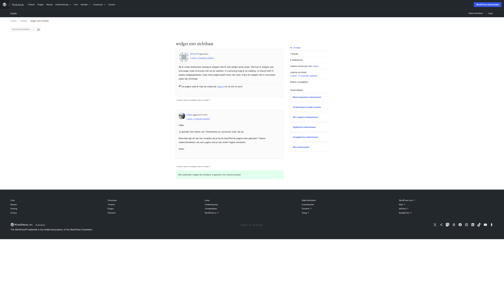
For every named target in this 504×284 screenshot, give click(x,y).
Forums (13, 13)
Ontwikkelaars (211, 208)
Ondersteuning (211, 204)
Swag (305, 213)
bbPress (403, 208)
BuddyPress (405, 213)
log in (221, 86)
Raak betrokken (309, 200)
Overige (23, 21)
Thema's (111, 204)
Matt (402, 204)
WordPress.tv (212, 213)
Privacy (13, 213)
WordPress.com (407, 200)
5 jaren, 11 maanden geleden (202, 58)
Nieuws (13, 204)
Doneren (307, 208)
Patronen (112, 213)
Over (12, 200)
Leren (207, 200)
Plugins (111, 208)
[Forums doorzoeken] (38, 29)
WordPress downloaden (487, 4)
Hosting (13, 208)
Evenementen (308, 204)
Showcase (112, 200)
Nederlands (40, 225)
